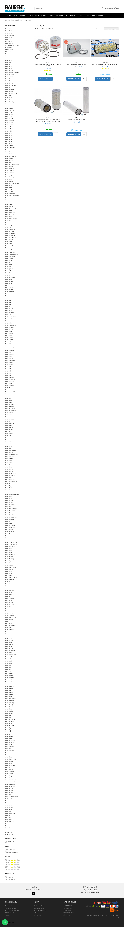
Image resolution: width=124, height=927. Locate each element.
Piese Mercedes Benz (11, 517)
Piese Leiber (8, 463)
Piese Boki (8, 162)
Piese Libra (8, 465)
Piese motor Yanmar (11, 544)
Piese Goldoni (9, 323)
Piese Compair (9, 225)
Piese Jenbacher (9, 406)
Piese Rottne (9, 648)
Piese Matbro (9, 498)
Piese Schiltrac (9, 684)
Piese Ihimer (8, 390)
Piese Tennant (9, 753)
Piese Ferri (8, 298)
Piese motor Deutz (10, 538)
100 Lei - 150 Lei (11, 852)
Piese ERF (8, 275)
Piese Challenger (10, 212)
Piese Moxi (8, 548)
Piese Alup (8, 87)
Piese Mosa (8, 534)
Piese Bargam (9, 118)
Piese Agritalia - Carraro (12, 72)
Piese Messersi (9, 519)
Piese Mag (8, 483)
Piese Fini (8, 302)
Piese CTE (8, 227)
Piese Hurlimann (10, 377)
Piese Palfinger (9, 590)
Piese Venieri (9, 788)
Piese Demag (9, 239)
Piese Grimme (9, 333)
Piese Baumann (9, 123)
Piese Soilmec (9, 715)
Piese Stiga (8, 730)
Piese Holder (9, 367)
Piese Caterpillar (10, 202)
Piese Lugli (8, 477)
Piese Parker (8, 592)
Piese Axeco (8, 112)
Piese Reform (9, 638)
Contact (7, 915)
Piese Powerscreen (10, 617)
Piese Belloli (8, 131)
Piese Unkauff (9, 773)
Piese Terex (8, 755)
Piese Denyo (8, 241)
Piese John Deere (10, 408)
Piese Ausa (8, 106)
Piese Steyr (8, 728)
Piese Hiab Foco (9, 358)
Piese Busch (8, 187)
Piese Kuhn (8, 446)
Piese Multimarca (10, 554)
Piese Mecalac (9, 513)
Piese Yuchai (8, 819)
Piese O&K (8, 582)
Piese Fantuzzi (9, 287)
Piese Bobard (9, 158)
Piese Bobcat (9, 160)
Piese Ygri (8, 815)
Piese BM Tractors (10, 156)
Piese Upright (9, 776)
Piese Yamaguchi (10, 813)
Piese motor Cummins (11, 536)
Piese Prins (8, 60)
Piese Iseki (8, 398)
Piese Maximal (9, 504)
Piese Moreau (9, 529)
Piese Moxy (8, 550)
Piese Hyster (8, 383)
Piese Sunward (9, 742)
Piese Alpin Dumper (11, 85)
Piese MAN (8, 490)
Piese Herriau (9, 356)
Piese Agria (8, 66)
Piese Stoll (8, 734)
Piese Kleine (8, 425)
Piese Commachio (10, 223)
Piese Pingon (9, 602)
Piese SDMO (8, 696)
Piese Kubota (9, 444)
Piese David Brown (10, 237)
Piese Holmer (9, 371)
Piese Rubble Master (11, 655)
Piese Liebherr (9, 43)
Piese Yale (8, 811)
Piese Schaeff (9, 673)
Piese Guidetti (9, 337)
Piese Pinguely (9, 605)
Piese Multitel (9, 557)
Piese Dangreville (10, 235)
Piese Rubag (8, 653)
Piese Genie (8, 37)
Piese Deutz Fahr (10, 246)
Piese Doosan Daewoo (11, 254)
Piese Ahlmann (9, 75)
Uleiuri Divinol (9, 41)
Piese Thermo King (10, 759)
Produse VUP (9, 832)
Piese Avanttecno (10, 110)
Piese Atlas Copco (10, 102)
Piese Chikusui (9, 214)
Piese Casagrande (10, 193)
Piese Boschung (9, 171)
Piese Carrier (8, 189)
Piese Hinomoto (10, 360)
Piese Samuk (9, 667)
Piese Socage (9, 713)
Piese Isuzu (8, 400)
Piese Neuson (9, 565)
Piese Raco (8, 627)
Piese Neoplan (9, 563)
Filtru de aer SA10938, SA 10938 (76, 120)
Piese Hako (8, 344)
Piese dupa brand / (17, 20)
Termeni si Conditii (10, 908)
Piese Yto (8, 817)
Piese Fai (7, 285)
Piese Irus (8, 396)
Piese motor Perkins (11, 542)
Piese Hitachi (9, 365)
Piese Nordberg (9, 579)
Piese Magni (8, 486)
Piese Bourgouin (10, 175)
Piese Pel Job (8, 600)
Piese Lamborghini (10, 450)
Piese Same (8, 665)
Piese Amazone (9, 89)
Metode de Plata (39, 906)
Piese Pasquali (9, 594)
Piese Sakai (8, 661)
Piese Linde (8, 467)
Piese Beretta (9, 143)
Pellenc (7, 56)
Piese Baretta (9, 114)
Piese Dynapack (9, 260)
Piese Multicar (9, 552)
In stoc (9, 877)
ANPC (36, 913)
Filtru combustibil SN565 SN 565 (76, 64)
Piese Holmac (9, 369)
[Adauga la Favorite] (55, 79)
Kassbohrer (8, 54)
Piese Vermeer (9, 790)
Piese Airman (9, 77)
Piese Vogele (8, 792)
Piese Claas (8, 216)
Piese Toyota (9, 769)
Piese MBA (8, 506)
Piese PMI (8, 607)
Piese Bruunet (9, 181)
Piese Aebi (8, 64)
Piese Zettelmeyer (10, 826)
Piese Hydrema (9, 381)
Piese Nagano (9, 561)
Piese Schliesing (9, 686)
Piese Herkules (9, 354)
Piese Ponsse (9, 611)
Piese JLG (7, 39)
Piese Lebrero (9, 461)
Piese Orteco (9, 586)
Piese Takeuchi (9, 744)
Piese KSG (8, 442)
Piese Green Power (10, 325)
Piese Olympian (9, 584)
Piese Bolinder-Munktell (12, 164)
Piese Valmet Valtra (10, 782)
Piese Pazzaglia (9, 598)
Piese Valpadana (10, 784)
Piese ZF (7, 828)
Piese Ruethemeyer (10, 657)
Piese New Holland (10, 567)
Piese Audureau (9, 104)
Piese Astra (8, 98)
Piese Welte (8, 805)
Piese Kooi (8, 436)
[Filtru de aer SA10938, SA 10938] (77, 101)
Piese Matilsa (9, 500)
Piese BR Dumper (10, 177)
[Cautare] (68, 8)
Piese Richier (8, 642)
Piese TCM (8, 748)
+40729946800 (91, 890)
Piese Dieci (8, 248)
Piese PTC (8, 621)
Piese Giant (8, 319)
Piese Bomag (9, 166)
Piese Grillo (8, 331)
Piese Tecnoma (9, 751)
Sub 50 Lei (10, 850)
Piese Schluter (9, 688)
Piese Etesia (8, 279)
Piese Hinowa (9, 362)
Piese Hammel (9, 348)
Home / (7, 20)
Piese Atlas (8, 100)
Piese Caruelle (9, 191)
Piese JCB (7, 29)
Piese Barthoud (9, 120)
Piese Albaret (9, 83)
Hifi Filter (9, 842)
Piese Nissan (8, 573)
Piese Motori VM (10, 546)
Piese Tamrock (9, 746)
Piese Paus (8, 596)
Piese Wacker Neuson (11, 796)
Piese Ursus (8, 778)
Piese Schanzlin (9, 678)
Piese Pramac (9, 619)
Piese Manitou (9, 31)
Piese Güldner (9, 342)
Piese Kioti (8, 421)
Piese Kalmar (9, 417)
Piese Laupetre (9, 456)
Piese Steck (8, 723)
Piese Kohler (8, 431)
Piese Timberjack (10, 765)
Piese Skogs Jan (9, 705)
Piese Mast (8, 496)
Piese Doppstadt (10, 256)
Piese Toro (8, 767)
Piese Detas (8, 244)
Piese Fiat (8, 300)
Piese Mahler (9, 488)
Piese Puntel (8, 623)
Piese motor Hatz (10, 540)
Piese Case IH (9, 198)
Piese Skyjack (9, 707)
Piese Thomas (9, 761)
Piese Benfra (8, 137)
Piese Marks (8, 492)
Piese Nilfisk (8, 571)
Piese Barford (9, 116)
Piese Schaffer (9, 675)
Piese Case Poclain (10, 200)
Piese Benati (8, 133)
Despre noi (8, 906)
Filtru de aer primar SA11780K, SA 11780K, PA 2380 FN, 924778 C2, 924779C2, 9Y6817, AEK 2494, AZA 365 (48, 120)
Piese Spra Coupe (10, 719)
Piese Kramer (9, 438)
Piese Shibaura (9, 701)
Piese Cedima (9, 206)
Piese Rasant (9, 636)
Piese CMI (8, 221)
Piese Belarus (9, 125)
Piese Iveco (8, 402)
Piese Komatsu (9, 433)
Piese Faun (8, 294)
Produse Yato (9, 834)
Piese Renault (9, 640)
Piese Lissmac (9, 471)
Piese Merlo (8, 33)
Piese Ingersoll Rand (11, 392)
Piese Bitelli (8, 154)
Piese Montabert (10, 527)
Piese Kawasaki (9, 419)
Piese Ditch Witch (10, 252)
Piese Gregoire (9, 327)
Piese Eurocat (9, 281)
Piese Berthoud (9, 150)
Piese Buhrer (9, 185)
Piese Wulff (8, 809)
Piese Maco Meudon (11, 481)
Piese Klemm (9, 427)
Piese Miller (8, 523)
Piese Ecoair (8, 264)
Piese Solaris (8, 717)
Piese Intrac (8, 394)
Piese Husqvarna (10, 379)
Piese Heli (8, 352)
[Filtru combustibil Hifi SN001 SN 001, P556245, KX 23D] (48, 47)
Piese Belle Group (10, 129)
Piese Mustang (9, 559)
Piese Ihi (7, 388)
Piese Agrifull (9, 70)
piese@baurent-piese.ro (91, 893)
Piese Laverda (9, 458)
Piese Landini (9, 452)
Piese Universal (9, 771)
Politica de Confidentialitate (13, 910)
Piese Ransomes (10, 632)
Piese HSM (8, 373)
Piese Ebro (8, 262)
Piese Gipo (8, 321)
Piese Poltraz (9, 609)
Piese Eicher (8, 273)
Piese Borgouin (9, 168)
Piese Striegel (9, 736)
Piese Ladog (8, 448)
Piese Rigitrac (9, 644)
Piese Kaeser (8, 413)
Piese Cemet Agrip (10, 208)
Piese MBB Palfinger (11, 509)
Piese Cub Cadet (10, 229)
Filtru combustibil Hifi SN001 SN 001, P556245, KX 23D (48, 65)
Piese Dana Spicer (10, 233)
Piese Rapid (8, 634)
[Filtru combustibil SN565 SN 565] (77, 48)
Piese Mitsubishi (10, 525)
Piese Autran (9, 108)
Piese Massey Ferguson (12, 494)
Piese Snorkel (9, 711)
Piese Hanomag (9, 350)
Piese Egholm (9, 269)
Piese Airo (8, 79)
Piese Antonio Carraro (11, 93)
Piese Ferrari (8, 296)
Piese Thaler (8, 757)
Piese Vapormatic (10, 786)
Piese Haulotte (9, 35)
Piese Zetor (8, 824)
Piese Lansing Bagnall (11, 454)
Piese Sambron (9, 663)
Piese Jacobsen (9, 404)
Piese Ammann (9, 91)
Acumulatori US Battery (12, 45)
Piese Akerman (9, 81)
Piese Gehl (8, 314)
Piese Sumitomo (10, 740)
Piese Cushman (9, 231)
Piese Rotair (8, 646)
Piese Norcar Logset (11, 577)
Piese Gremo (9, 329)
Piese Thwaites (9, 763)
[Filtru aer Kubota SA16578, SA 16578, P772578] (105, 48)
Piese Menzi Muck (10, 515)
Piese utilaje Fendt (10, 780)
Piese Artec (8, 95)
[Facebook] (33, 893)
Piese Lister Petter (10, 473)
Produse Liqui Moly (10, 830)
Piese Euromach (10, 283)
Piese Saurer (8, 671)
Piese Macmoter (10, 479)
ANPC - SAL (37, 915)
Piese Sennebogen (10, 698)
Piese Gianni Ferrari (10, 317)
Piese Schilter (9, 682)
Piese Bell (8, 127)
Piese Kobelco (9, 429)
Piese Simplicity (9, 703)
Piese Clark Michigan (11, 219)
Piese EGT (8, 271)
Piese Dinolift (9, 250)
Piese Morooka (9, 531)
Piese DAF (8, 58)
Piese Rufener (9, 659)
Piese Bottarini (9, 173)
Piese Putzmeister (10, 625)
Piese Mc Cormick (10, 511)
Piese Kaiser (8, 415)
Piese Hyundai (9, 385)
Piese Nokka (8, 575)
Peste (9, 860)
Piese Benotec (9, 141)
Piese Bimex (8, 152)
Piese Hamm (9, 346)
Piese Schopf (9, 692)
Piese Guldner (9, 340)
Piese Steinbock (9, 726)
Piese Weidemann (10, 801)
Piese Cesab (8, 210)
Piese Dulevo (9, 258)
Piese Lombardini (10, 475)
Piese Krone (8, 440)
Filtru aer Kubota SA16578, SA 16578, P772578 (105, 64)
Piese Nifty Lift (9, 569)
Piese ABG (8, 62)
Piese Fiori (8, 304)
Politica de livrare (10, 913)
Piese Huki (8, 375)
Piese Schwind (9, 694)
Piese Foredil (9, 308)
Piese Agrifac (8, 68)
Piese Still (8, 732)
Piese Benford (9, 135)
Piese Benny (8, 139)
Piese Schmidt (9, 690)
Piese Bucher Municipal (12, 183)
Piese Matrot (9, 502)
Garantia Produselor (40, 910)
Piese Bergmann (10, 148)
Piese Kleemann (9, 423)
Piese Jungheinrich (10, 410)
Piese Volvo (8, 794)
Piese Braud (8, 179)
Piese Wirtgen (9, 807)
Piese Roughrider (10, 650)
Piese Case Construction (12, 196)
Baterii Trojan (9, 50)
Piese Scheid (8, 680)
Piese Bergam (9, 146)
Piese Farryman (9, 289)
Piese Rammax (9, 630)
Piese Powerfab (9, 615)
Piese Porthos (9, 613)
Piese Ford (8, 306)
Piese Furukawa (9, 312)
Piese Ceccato (9, 204)
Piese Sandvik (9, 669)
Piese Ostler (8, 588)
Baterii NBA (8, 47)
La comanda (10, 879)
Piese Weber (8, 799)
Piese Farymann (10, 292)
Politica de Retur (39, 908)
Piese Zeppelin (9, 821)
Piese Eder (8, 267)
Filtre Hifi (8, 52)
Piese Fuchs (8, 310)
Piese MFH (8, 521)
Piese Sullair (8, 738)
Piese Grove (8, 335)
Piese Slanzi (8, 709)
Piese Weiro (8, 803)
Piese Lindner (9, 469)
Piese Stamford (9, 721)
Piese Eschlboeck (10, 277)
